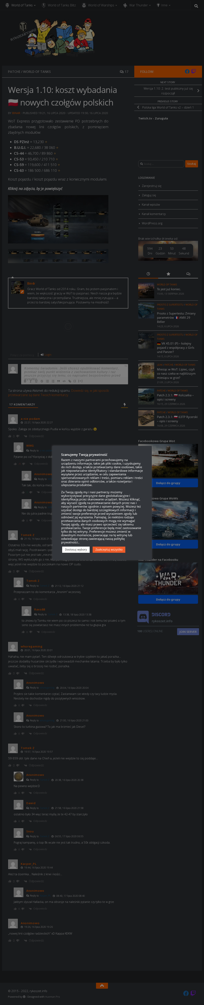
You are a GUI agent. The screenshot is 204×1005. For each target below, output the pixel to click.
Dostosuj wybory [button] (76, 549)
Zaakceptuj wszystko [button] (109, 549)
